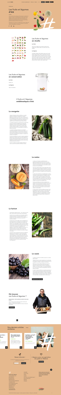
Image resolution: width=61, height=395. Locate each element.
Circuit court (26, 373)
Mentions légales (16, 392)
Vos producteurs (11, 307)
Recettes (25, 379)
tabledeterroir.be (12, 385)
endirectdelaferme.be (12, 375)
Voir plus (27, 327)
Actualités (25, 372)
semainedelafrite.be (12, 384)
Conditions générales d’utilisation (24, 392)
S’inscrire (25, 381)
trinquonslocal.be (12, 388)
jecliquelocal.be (11, 378)
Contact (25, 376)
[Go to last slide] (40, 342)
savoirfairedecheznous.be (13, 383)
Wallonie (40, 376)
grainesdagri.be (11, 377)
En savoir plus (41, 361)
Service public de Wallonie (43, 374)
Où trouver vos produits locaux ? (29, 377)
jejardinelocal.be (11, 379)
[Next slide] (40, 345)
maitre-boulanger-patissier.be (14, 380)
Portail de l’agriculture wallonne (44, 373)
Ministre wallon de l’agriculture (44, 372)
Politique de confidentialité (33, 392)
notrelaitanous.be (12, 382)
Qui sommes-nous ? (27, 378)
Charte (25, 374)
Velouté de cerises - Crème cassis (37, 279)
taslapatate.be (11, 387)
